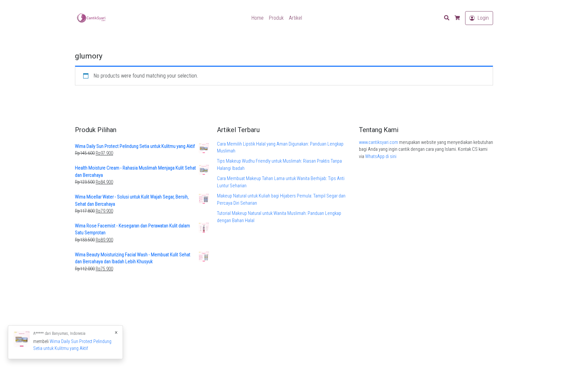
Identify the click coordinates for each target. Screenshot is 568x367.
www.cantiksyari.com (378, 142)
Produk (276, 18)
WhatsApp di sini (380, 156)
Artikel (295, 18)
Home (257, 18)
